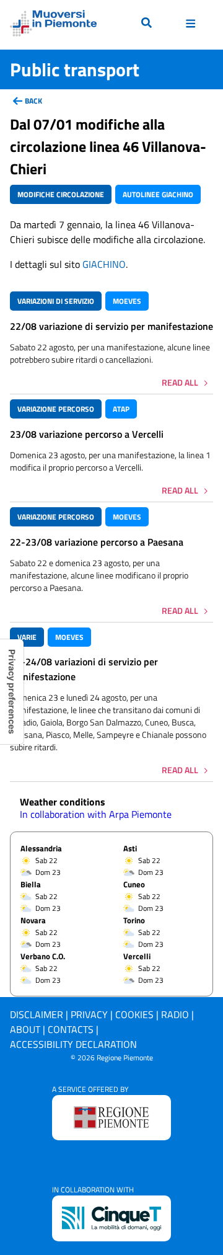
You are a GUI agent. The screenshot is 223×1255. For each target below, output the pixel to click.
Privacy (89, 1014)
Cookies (134, 1014)
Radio (175, 1014)
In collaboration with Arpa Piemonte (96, 814)
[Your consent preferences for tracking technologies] (12, 691)
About (25, 1029)
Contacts (71, 1029)
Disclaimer (36, 1014)
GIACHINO (104, 264)
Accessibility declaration (73, 1044)
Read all (180, 382)
